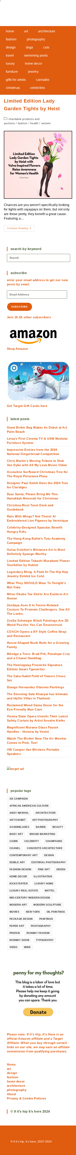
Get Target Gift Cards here (27, 406)
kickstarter (19, 883)
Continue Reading (21, 229)
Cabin (14, 841)
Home (11, 1064)
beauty (57, 827)
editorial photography (48, 862)
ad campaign (19, 798)
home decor (18, 876)
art (9, 1068)
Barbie (41, 827)
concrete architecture (44, 848)
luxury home (43, 883)
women (46, 123)
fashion (22, 123)
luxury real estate (24, 890)
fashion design (20, 869)
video (13, 947)
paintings (46, 918)
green (60, 869)
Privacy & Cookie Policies (26, 1098)
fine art (44, 869)
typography (45, 940)
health (34, 123)
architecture (45, 812)
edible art (17, 862)
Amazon (24, 1038)
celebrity (31, 841)
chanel (15, 848)
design (49, 855)
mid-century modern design (30, 897)
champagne (54, 841)
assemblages (19, 827)
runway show (19, 940)
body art (16, 834)
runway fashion (38, 933)
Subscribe (19, 306)
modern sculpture (47, 904)
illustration (43, 876)
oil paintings (56, 911)
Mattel (50, 890)
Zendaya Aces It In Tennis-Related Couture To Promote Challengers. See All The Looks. (38, 609)
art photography (45, 820)
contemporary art (23, 855)
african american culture (29, 805)
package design (21, 918)
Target (58, 1038)
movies (14, 911)
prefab (15, 933)
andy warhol (19, 812)
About (11, 1094)
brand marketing (42, 834)
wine (27, 947)
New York (33, 911)
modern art (18, 904)
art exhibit (18, 820)
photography (41, 926)
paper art (17, 926)
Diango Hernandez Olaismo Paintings (35, 687)
